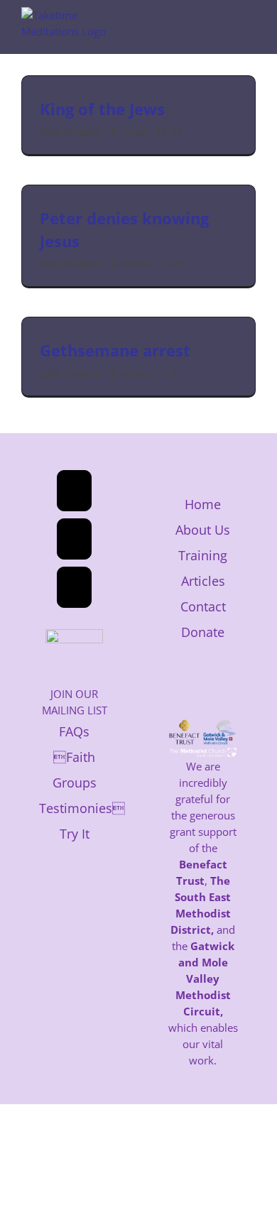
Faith (74, 756)
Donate (202, 632)
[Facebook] (74, 490)
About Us (202, 529)
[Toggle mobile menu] (250, 25)
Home (203, 504)
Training (202, 555)
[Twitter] (74, 539)
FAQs (74, 731)
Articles (203, 580)
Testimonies (82, 808)
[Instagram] (74, 587)
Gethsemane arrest (115, 350)
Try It (74, 833)
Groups (75, 782)
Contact (203, 606)
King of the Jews (102, 108)
